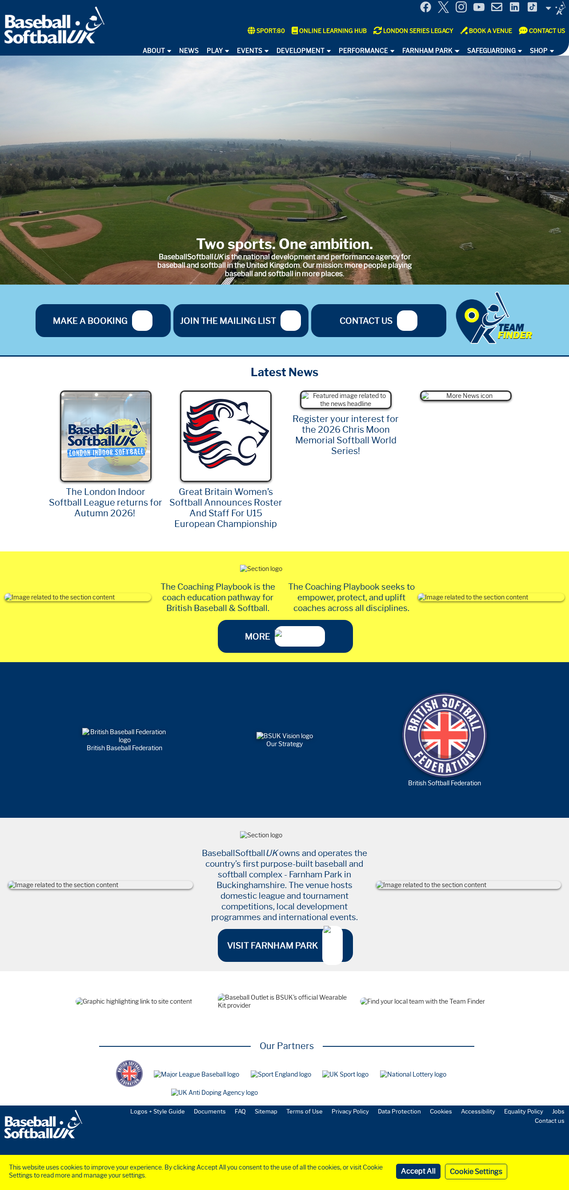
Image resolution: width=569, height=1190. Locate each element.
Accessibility (478, 1111)
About (154, 51)
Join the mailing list (228, 320)
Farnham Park (427, 51)
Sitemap (266, 1111)
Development (300, 51)
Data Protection (399, 1111)
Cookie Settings (476, 1171)
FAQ (240, 1111)
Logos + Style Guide (157, 1111)
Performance (363, 51)
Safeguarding (491, 51)
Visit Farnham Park (272, 945)
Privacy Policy (350, 1111)
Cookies (441, 1111)
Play (215, 51)
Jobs (558, 1111)
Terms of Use (304, 1111)
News (189, 51)
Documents (210, 1111)
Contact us (366, 320)
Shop (539, 51)
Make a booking (90, 320)
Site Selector (556, 8)
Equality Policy (523, 1111)
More (257, 636)
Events (249, 51)
